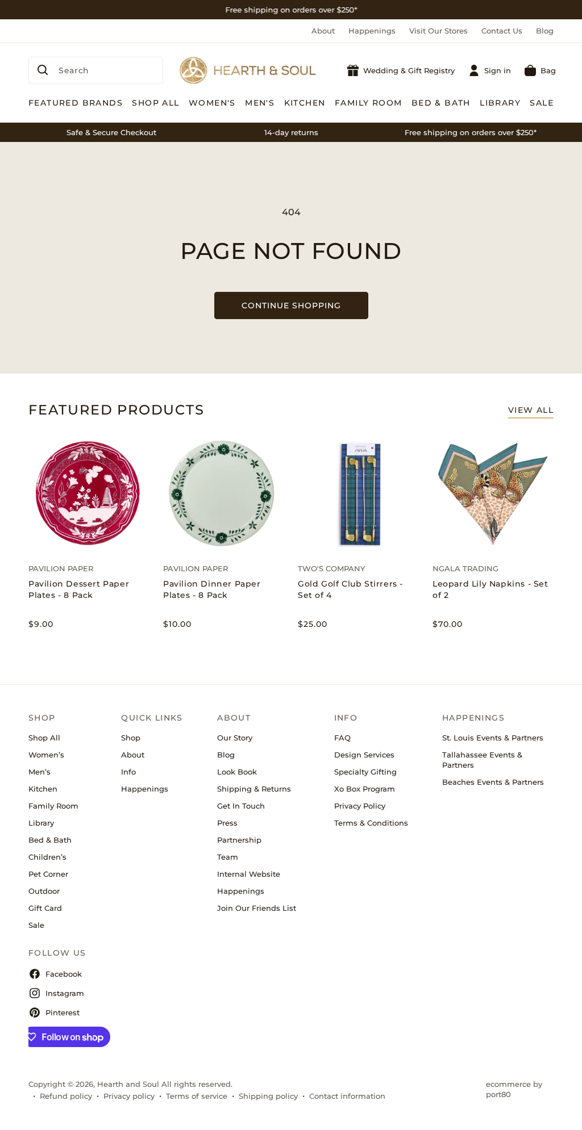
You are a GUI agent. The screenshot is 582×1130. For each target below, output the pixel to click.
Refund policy (66, 1095)
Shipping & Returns (254, 788)
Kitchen (42, 788)
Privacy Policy (359, 805)
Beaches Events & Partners (493, 781)
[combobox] (96, 70)
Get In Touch (241, 805)
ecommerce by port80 (514, 1089)
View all (531, 410)
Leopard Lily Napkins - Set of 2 (490, 589)
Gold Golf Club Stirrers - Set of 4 (350, 589)
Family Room (53, 805)
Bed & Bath (50, 839)
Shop (130, 737)
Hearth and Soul (128, 1084)
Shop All (44, 737)
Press (227, 822)
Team (227, 856)
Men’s (39, 771)
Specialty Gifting (365, 771)
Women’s (46, 754)
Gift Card (45, 908)
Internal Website (248, 873)
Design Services (364, 754)
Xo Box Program (364, 788)
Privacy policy (129, 1095)
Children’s (47, 856)
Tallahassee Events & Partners (482, 759)
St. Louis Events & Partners (492, 737)
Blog (545, 30)
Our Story (234, 737)
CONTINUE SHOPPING (291, 305)
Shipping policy (268, 1095)
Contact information (347, 1095)
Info (128, 771)
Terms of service (196, 1095)
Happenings (372, 30)
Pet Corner (48, 873)
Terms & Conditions (371, 822)
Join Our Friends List (256, 908)
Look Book (237, 771)
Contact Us (501, 30)
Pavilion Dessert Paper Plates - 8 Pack (78, 589)
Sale (36, 925)
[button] (540, 70)
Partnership (239, 839)
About (323, 30)
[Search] (42, 69)
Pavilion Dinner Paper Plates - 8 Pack (212, 589)
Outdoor (44, 890)
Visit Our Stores (438, 30)
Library (41, 822)
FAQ (342, 737)
